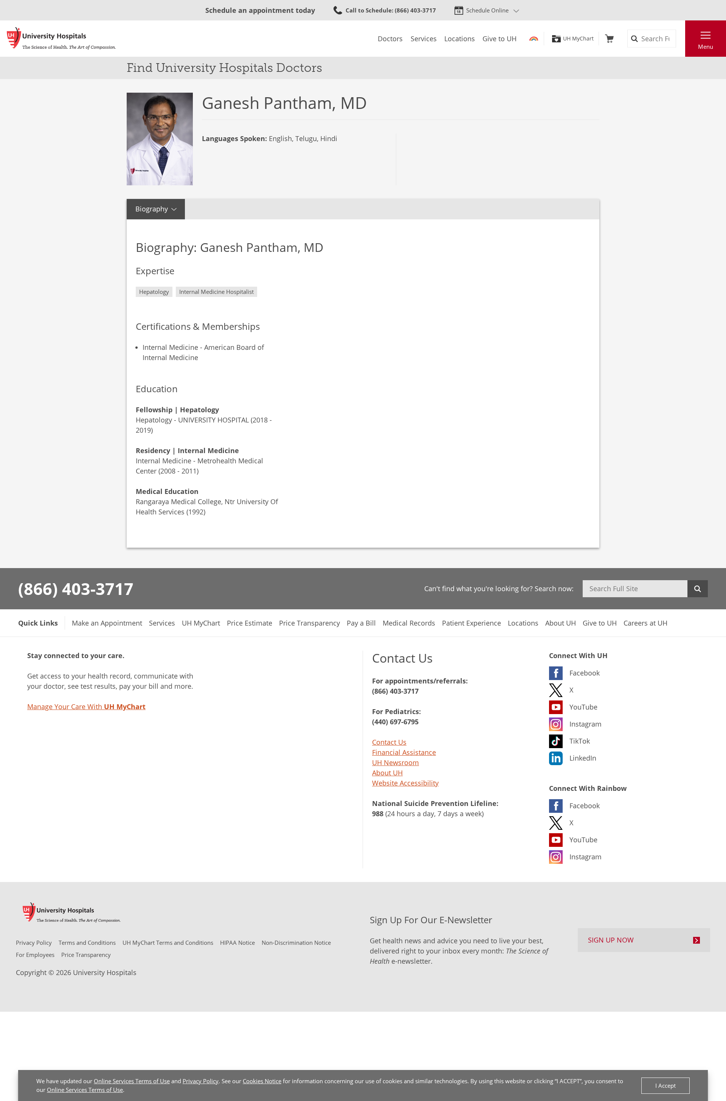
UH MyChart (578, 38)
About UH (387, 772)
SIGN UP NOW (611, 939)
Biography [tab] (151, 208)
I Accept (665, 1085)
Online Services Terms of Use (132, 1081)
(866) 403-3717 (75, 588)
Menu (705, 46)
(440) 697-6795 (395, 721)
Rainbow (534, 38)
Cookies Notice (262, 1081)
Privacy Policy (201, 1081)
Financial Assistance (404, 752)
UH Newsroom (395, 762)
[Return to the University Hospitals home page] (61, 38)
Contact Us (389, 742)
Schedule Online (487, 10)
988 (377, 813)
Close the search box (681, 38)
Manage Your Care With (86, 706)
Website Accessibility (405, 782)
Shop (609, 38)
